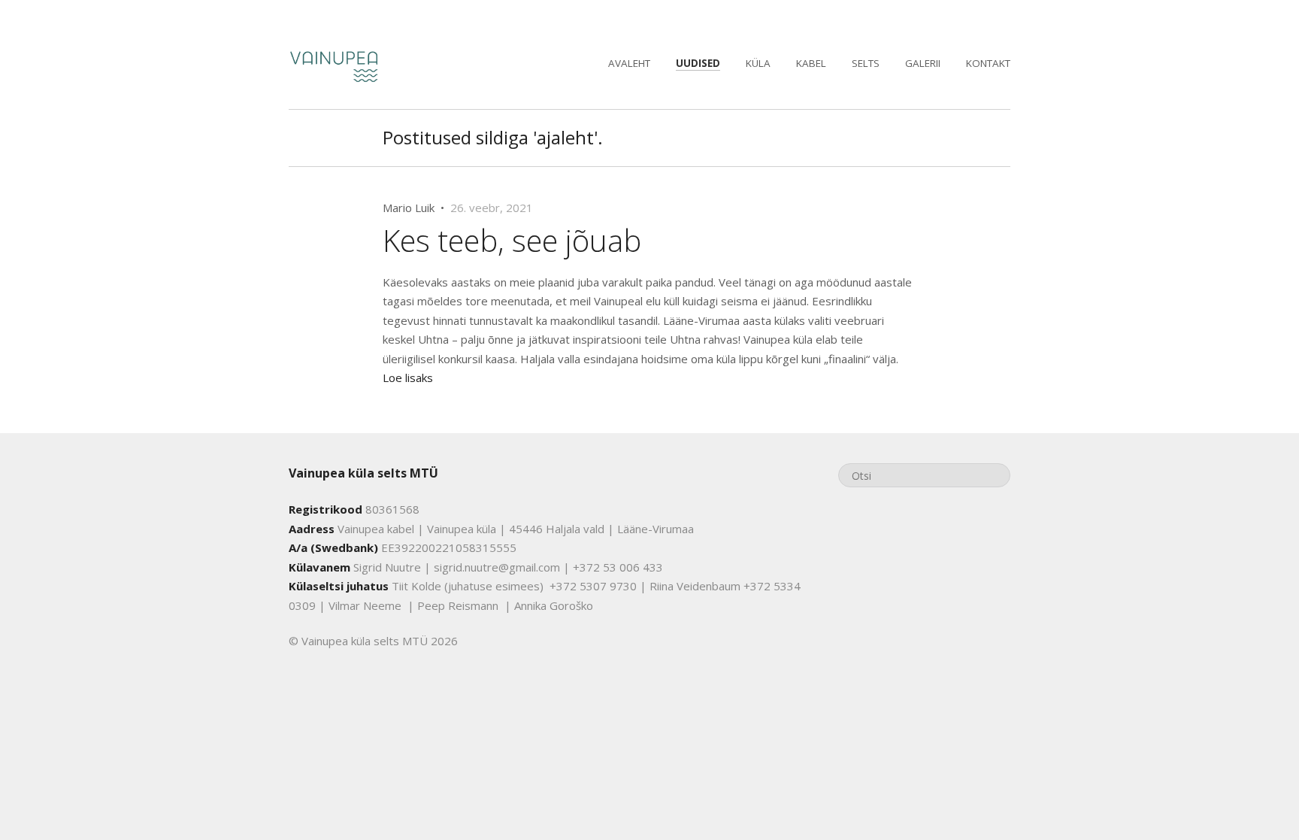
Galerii (922, 63)
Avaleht (629, 63)
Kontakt (988, 63)
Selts (866, 63)
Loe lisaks (408, 377)
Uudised (698, 63)
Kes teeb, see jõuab (512, 240)
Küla (758, 63)
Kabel (811, 63)
